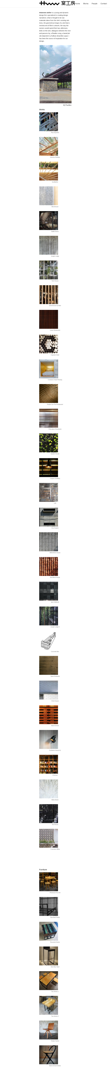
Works (85, 3)
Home (77, 3)
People (94, 3)
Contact (104, 3)
